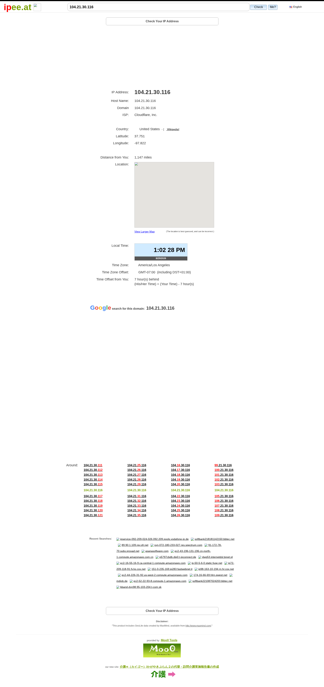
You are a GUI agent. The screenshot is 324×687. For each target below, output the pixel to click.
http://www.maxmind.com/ (198, 625)
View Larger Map (144, 231)
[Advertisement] (162, 56)
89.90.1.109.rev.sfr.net (135, 544)
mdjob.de (122, 580)
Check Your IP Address (162, 21)
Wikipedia (172, 129)
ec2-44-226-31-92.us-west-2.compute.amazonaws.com (155, 574)
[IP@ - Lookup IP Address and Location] (37, 6)
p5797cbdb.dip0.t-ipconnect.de (177, 556)
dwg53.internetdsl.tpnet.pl (217, 556)
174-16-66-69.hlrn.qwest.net (210, 574)
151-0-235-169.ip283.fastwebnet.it (172, 568)
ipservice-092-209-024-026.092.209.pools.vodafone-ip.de (154, 538)
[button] (258, 7)
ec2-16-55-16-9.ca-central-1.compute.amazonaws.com (153, 562)
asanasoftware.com (157, 550)
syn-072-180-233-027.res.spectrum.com (178, 544)
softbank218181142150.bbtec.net (214, 538)
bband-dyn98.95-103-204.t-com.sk (140, 586)
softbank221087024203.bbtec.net (212, 580)
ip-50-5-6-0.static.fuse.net (207, 562)
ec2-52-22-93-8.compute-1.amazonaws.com (160, 580)
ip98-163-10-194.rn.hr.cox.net (216, 568)
